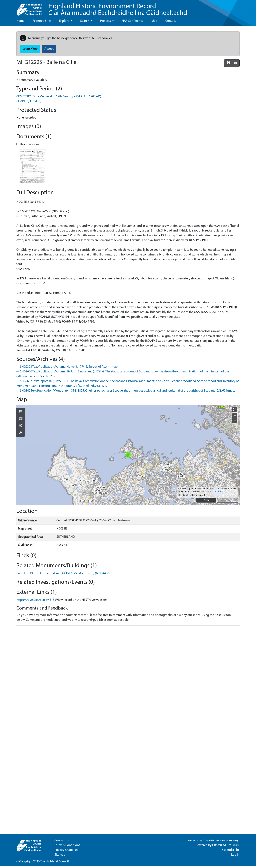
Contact (170, 21)
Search (85, 21)
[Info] (21, 426)
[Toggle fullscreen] (234, 409)
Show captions (29, 144)
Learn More (30, 48)
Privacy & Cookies (66, 850)
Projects (105, 21)
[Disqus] (128, 679)
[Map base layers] (21, 419)
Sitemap (59, 854)
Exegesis (208, 840)
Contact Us (61, 840)
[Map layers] (21, 411)
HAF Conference (132, 21)
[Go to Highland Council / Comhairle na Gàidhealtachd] (29, 8)
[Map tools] (21, 433)
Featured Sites (41, 21)
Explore (64, 21)
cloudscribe (232, 850)
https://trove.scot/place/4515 (35, 600)
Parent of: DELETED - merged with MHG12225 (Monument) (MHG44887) (64, 573)
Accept (49, 48)
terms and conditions (213, 492)
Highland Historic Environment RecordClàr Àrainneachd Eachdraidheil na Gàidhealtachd (117, 10)
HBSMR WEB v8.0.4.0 (226, 845)
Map (154, 21)
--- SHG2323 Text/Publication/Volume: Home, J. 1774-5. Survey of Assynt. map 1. (68, 366)
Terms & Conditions (67, 845)
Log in (235, 854)
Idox (222, 840)
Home (20, 21)
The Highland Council (54, 861)
